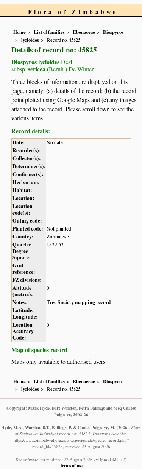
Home (19, 31)
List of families (49, 31)
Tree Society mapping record (79, 302)
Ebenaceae (84, 31)
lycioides (30, 39)
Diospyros (113, 31)
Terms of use (71, 465)
